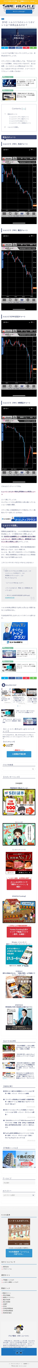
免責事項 (25, 1363)
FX (2, 18)
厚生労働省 (6, 1295)
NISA (5, 1306)
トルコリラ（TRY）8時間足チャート (21, 123)
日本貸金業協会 (8, 1310)
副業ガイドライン (8, 1297)
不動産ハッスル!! (8, 1280)
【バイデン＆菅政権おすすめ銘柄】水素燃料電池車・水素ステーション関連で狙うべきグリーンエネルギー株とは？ (19, 1102)
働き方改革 (6, 1299)
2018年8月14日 (9, 597)
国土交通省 (6, 1302)
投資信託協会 (7, 1313)
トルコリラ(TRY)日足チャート (19, 121)
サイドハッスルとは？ (19, 11)
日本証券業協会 (8, 1308)
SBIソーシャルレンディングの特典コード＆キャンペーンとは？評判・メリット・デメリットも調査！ (19, 1112)
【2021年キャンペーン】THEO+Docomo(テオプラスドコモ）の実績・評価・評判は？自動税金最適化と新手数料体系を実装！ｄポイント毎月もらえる (20, 1124)
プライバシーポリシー (15, 1363)
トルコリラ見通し (13, 127)
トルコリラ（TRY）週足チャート (20, 119)
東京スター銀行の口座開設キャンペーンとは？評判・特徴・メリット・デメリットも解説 (19, 1092)
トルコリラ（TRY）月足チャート (20, 117)
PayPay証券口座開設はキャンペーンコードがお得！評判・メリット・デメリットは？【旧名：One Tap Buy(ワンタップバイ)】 (19, 1135)
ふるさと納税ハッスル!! (10, 1282)
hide (24, 109)
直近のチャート (12, 114)
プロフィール (7, 1269)
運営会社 (6, 1266)
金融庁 (5, 1304)
